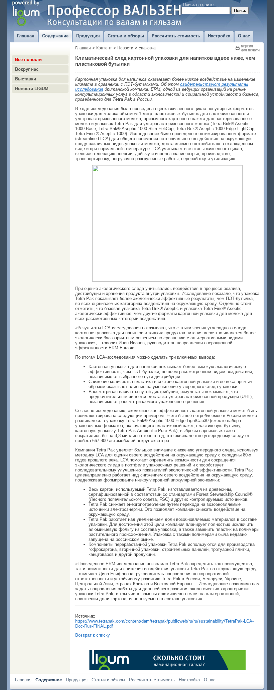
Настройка (189, 679)
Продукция (77, 679)
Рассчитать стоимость (152, 679)
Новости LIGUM (31, 88)
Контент (104, 48)
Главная (83, 48)
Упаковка (147, 48)
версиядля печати (250, 48)
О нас (210, 679)
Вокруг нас (26, 69)
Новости (125, 48)
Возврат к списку (92, 635)
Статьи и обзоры (108, 679)
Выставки (25, 78)
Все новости (28, 59)
